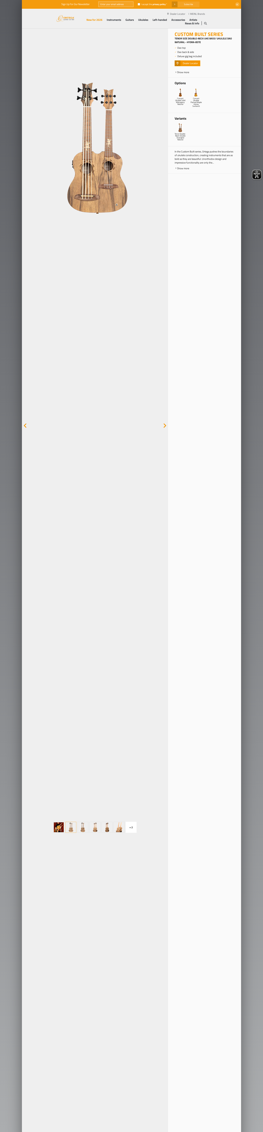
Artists (193, 20)
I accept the (153, 4)
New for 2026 (94, 20)
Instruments (114, 20)
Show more (183, 72)
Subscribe (188, 4)
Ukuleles (143, 20)
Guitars (129, 20)
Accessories (178, 20)
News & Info (192, 23)
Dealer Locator (177, 14)
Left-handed (160, 20)
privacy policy (159, 4)
